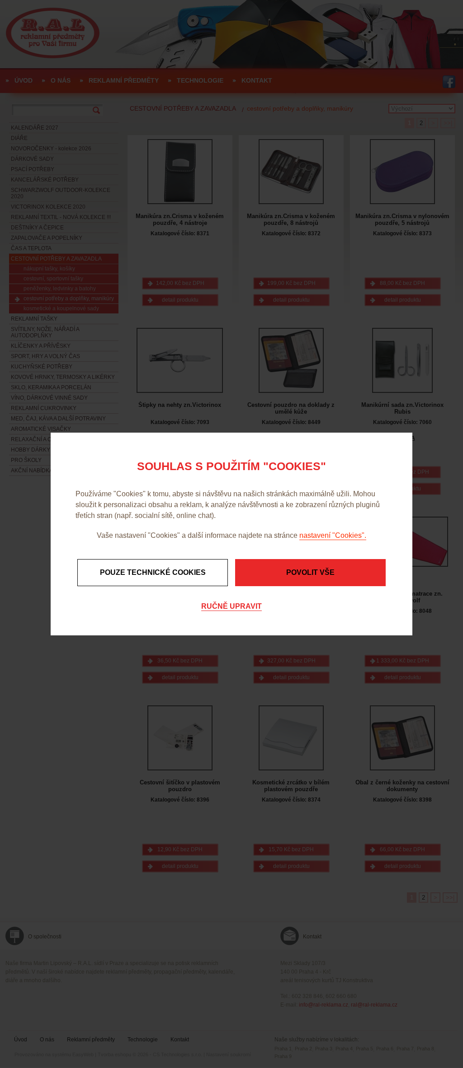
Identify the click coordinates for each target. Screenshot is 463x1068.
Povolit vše (310, 572)
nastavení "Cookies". (332, 535)
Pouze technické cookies (153, 572)
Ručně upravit (231, 606)
